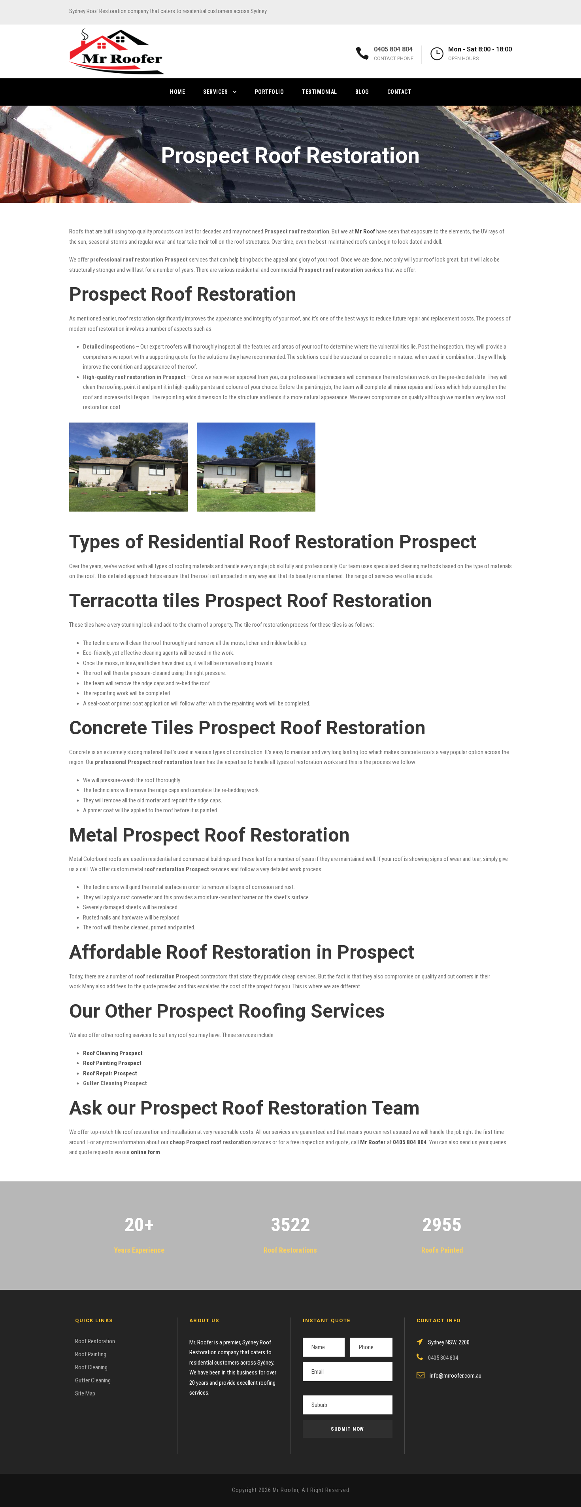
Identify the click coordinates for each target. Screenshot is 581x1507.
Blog (362, 92)
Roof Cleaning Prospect (113, 1053)
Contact (399, 92)
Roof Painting (90, 1354)
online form (145, 1152)
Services (215, 92)
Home (177, 92)
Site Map (85, 1393)
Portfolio (269, 92)
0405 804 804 (393, 49)
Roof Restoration (95, 1341)
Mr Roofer (373, 1142)
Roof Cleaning (91, 1367)
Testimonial (319, 92)
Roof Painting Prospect (112, 1063)
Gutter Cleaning (93, 1380)
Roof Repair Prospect (110, 1073)
